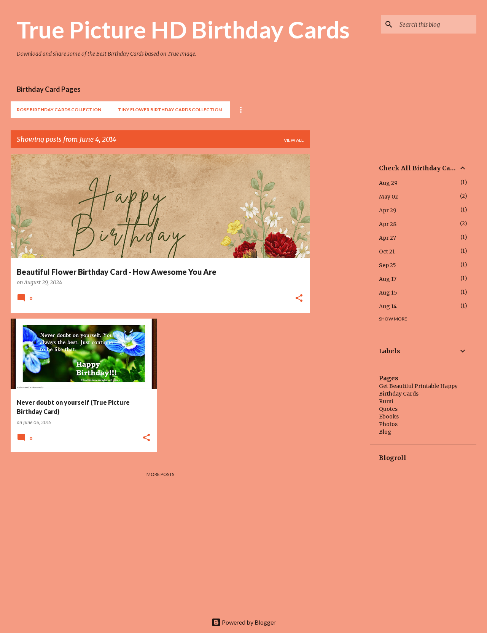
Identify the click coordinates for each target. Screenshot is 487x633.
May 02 (388, 196)
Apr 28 (387, 224)
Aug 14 (388, 306)
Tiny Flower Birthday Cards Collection (170, 109)
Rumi (386, 401)
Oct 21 (387, 251)
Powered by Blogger (248, 622)
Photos (388, 424)
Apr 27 (387, 237)
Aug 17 (387, 279)
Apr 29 (387, 210)
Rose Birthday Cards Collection (59, 109)
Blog (385, 431)
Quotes (388, 408)
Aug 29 (388, 182)
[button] (299, 298)
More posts (160, 474)
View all (294, 140)
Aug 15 (388, 292)
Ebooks (389, 416)
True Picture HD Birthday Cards (183, 29)
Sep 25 (387, 265)
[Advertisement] (339, 268)
